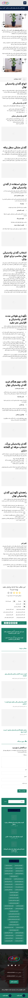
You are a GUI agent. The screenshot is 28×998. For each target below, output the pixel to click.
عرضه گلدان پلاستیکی (8, 889)
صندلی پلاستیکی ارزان (8, 884)
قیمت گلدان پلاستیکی (9, 609)
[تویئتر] (15, 965)
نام (26, 770)
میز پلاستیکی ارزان (19, 935)
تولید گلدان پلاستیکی (19, 873)
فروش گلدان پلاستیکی (8, 908)
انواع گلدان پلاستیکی (17, 606)
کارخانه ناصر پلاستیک (18, 941)
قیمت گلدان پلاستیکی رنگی (20, 612)
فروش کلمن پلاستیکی (19, 908)
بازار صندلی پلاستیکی (19, 871)
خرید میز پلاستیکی (8, 879)
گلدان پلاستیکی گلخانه (16, 678)
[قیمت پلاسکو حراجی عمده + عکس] (14, 831)
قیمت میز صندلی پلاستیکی (13, 924)
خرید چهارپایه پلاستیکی (19, 881)
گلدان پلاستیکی (18, 30)
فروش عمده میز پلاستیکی (14, 897)
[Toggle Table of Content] (23, 79)
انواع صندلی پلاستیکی (18, 865)
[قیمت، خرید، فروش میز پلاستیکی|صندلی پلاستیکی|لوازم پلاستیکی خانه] (5, 3)
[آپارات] (8, 965)
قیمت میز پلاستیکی (19, 927)
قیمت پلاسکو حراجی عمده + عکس (14, 837)
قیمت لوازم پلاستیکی (13, 922)
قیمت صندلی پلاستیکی (14, 911)
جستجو (5, 801)
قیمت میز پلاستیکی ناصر (9, 927)
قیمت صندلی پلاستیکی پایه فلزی (13, 919)
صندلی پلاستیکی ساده (19, 887)
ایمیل (25, 776)
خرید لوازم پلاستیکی (14, 876)
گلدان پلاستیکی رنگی (16, 706)
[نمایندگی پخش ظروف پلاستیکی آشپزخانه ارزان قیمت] (14, 844)
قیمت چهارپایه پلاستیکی (14, 930)
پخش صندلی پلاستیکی (9, 935)
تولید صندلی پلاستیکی (9, 871)
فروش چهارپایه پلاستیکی (9, 906)
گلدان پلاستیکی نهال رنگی (21, 617)
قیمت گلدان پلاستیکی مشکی (8, 612)
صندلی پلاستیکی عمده (8, 887)
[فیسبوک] (19, 965)
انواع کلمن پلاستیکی (19, 868)
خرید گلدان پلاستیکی (19, 884)
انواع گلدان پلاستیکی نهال (20, 609)
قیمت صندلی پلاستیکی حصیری (14, 914)
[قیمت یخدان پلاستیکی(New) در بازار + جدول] (14, 817)
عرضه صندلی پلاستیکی (19, 889)
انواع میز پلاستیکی (9, 865)
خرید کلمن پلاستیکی (8, 881)
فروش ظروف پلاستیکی (14, 895)
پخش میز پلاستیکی (19, 938)
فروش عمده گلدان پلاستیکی (14, 900)
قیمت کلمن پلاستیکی (19, 932)
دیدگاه (25, 755)
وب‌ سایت (24, 783)
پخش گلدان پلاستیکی (9, 938)
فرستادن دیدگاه (22, 791)
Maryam (19, 601)
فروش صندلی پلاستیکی (14, 892)
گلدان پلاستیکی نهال (9, 614)
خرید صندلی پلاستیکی (8, 873)
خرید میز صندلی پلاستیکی (18, 879)
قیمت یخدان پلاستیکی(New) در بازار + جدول (14, 823)
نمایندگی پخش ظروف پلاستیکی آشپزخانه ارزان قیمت (14, 850)
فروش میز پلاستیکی (19, 906)
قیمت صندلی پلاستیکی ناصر (13, 916)
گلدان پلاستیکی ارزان (8, 941)
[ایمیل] (11, 965)
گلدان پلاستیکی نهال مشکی (9, 617)
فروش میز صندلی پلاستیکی (13, 903)
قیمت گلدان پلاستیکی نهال (20, 614)
